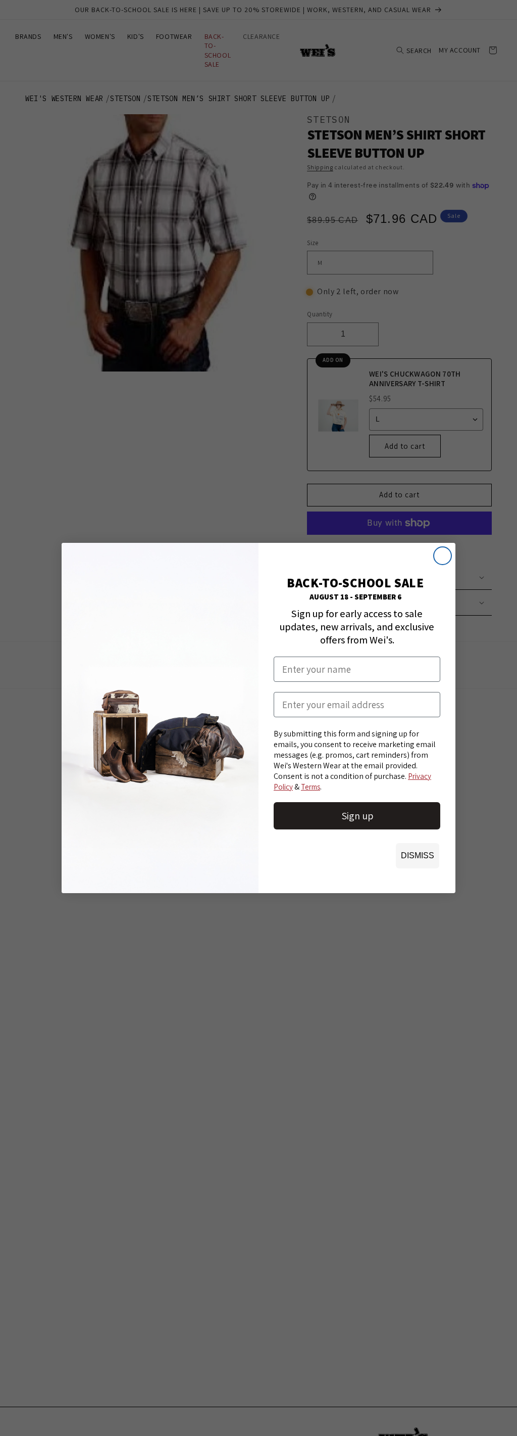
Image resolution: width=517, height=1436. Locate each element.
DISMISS (417, 855)
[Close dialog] (442, 556)
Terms (310, 787)
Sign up (357, 815)
